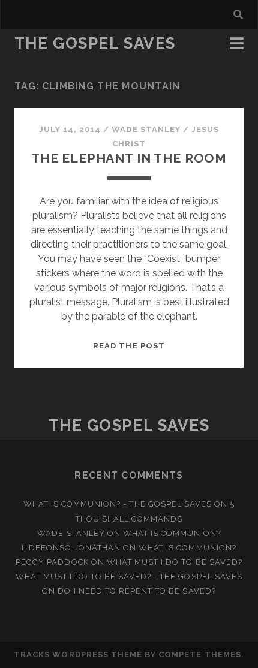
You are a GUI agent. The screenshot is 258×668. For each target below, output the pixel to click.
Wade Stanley (146, 129)
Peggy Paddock (52, 562)
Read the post (129, 345)
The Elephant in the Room (129, 158)
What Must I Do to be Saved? (174, 562)
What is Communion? (172, 533)
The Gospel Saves (95, 43)
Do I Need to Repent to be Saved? (136, 590)
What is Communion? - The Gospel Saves (117, 504)
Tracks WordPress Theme (78, 654)
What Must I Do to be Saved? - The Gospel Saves (129, 576)
